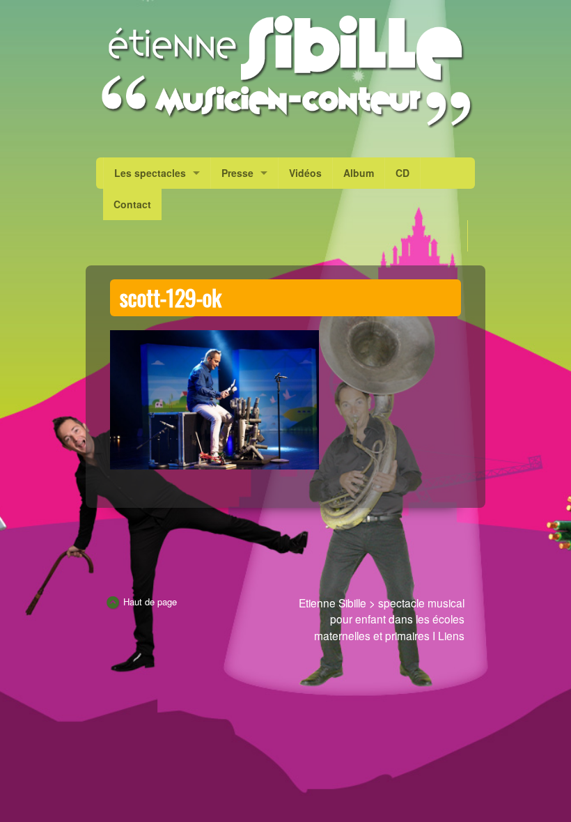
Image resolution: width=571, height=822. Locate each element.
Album (358, 173)
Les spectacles (150, 173)
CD (402, 173)
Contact (132, 204)
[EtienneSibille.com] (285, 71)
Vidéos (305, 173)
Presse (237, 173)
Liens (451, 635)
